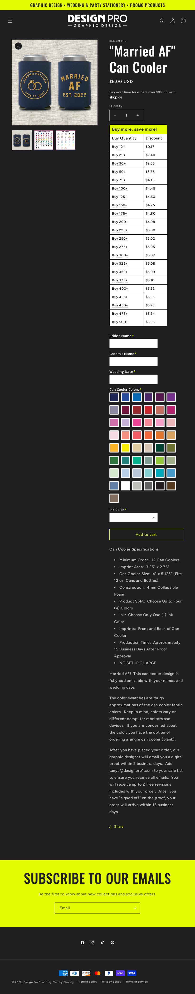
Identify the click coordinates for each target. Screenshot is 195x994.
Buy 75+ (119, 180)
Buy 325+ (120, 264)
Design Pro (31, 982)
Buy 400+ (120, 289)
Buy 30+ (119, 163)
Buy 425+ (120, 297)
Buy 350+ (120, 272)
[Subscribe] (135, 908)
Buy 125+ (119, 197)
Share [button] (119, 826)
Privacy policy (111, 981)
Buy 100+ (120, 188)
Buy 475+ (120, 314)
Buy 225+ (120, 230)
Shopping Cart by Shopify (56, 982)
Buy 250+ (120, 239)
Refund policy (88, 981)
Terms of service (137, 981)
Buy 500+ (120, 322)
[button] (10, 20)
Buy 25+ (119, 155)
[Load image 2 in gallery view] (44, 140)
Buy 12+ (118, 147)
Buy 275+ (120, 247)
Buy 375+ (120, 280)
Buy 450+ (120, 305)
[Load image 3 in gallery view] (66, 140)
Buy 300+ (120, 255)
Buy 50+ (119, 172)
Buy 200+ (120, 222)
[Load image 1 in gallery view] (22, 140)
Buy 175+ (119, 213)
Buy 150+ (119, 205)
